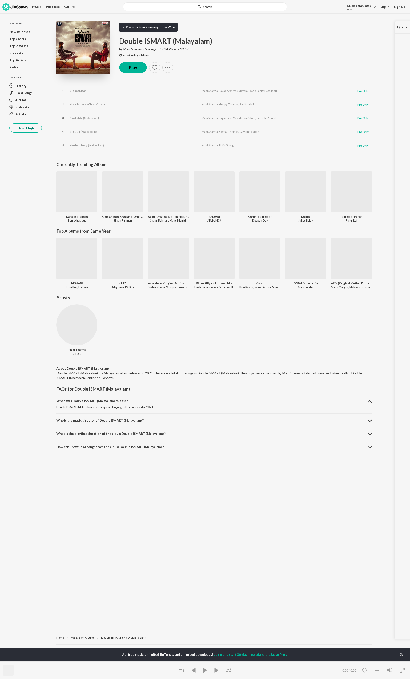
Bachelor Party (351, 216)
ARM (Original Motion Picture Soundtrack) (351, 283)
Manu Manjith (178, 220)
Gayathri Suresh (267, 118)
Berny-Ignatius (77, 220)
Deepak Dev (260, 220)
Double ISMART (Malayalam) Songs (123, 637)
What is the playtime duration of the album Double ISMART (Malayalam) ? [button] (111, 433)
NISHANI (77, 283)
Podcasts (53, 7)
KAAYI (123, 283)
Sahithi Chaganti (267, 90)
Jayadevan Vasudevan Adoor (237, 90)
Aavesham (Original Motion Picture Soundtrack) (168, 283)
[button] (360, 7)
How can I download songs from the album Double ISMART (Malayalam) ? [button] (110, 447)
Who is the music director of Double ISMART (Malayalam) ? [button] (100, 420)
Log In (384, 7)
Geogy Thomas (228, 104)
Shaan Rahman (123, 220)
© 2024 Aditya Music (134, 55)
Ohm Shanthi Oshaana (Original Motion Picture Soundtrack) (122, 216)
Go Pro (69, 7)
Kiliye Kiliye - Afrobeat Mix (214, 283)
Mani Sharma (132, 49)
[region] (214, 637)
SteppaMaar (78, 90)
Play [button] (133, 67)
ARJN (210, 220)
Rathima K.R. (247, 104)
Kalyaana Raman (77, 216)
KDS (218, 220)
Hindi (350, 9)
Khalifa (305, 216)
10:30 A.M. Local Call (305, 283)
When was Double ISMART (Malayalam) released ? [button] (93, 401)
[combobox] (205, 7)
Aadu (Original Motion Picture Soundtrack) (168, 216)
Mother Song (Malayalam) (87, 145)
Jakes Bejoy (305, 220)
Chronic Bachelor (260, 216)
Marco (260, 283)
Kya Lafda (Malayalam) (84, 118)
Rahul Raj (351, 220)
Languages (359, 5)
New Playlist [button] (28, 128)
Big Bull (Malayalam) (83, 131)
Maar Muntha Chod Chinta (87, 104)
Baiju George (227, 145)
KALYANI (214, 216)
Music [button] (36, 7)
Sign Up (399, 7)
